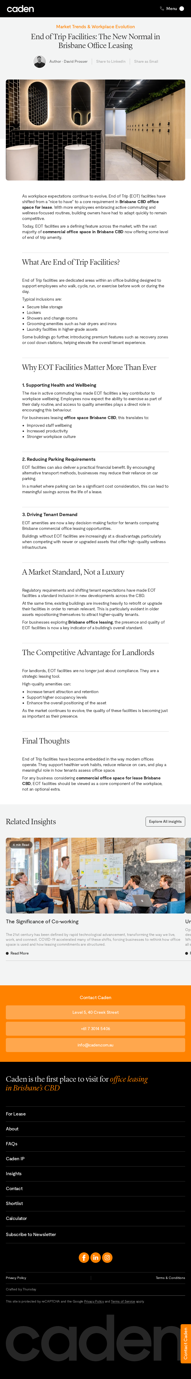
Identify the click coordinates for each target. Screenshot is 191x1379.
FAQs (11, 1143)
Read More (19, 953)
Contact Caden (185, 1344)
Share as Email (146, 61)
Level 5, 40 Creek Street (95, 1012)
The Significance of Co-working (42, 921)
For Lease (16, 1113)
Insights (14, 1173)
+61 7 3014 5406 (95, 1028)
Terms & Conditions (170, 1278)
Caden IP (15, 1158)
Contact (14, 1188)
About (12, 1128)
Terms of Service (123, 1301)
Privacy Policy (16, 1278)
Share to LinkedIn (111, 61)
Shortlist (14, 1203)
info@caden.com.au (95, 1044)
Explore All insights (165, 821)
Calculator (16, 1218)
